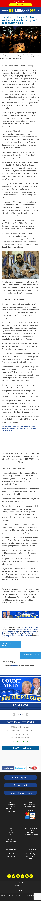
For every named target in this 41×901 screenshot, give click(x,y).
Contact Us (30, 837)
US (11, 830)
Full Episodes (11, 804)
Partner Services (30, 849)
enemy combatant (12, 631)
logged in (15, 666)
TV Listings (11, 811)
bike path (33, 629)
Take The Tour (11, 856)
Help (30, 858)
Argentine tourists (23, 629)
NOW (11, 828)
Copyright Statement (20, 885)
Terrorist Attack (26, 635)
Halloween (33, 631)
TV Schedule (11, 807)
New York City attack (28, 633)
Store (30, 802)
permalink (7, 637)
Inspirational (10, 837)
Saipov (14, 635)
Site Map (20, 890)
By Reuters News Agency (29, 627)
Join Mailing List (30, 856)
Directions (11, 852)
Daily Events (10, 854)
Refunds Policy (30, 854)
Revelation (11, 839)
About (31, 826)
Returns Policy (31, 852)
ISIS (3, 633)
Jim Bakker (22, 10)
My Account (20, 785)
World (11, 832)
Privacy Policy (20, 887)
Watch (11, 802)
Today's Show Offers (20, 792)
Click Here (20, 4)
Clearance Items (30, 807)
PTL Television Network (31, 835)
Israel (11, 835)
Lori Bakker (30, 832)
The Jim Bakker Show (30, 828)
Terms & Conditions (20, 882)
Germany (27, 631)
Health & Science (11, 841)
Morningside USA (10, 849)
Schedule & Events (11, 809)
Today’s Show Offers (30, 804)
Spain (18, 635)
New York (17, 633)
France (21, 631)
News (11, 826)
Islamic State (9, 633)
